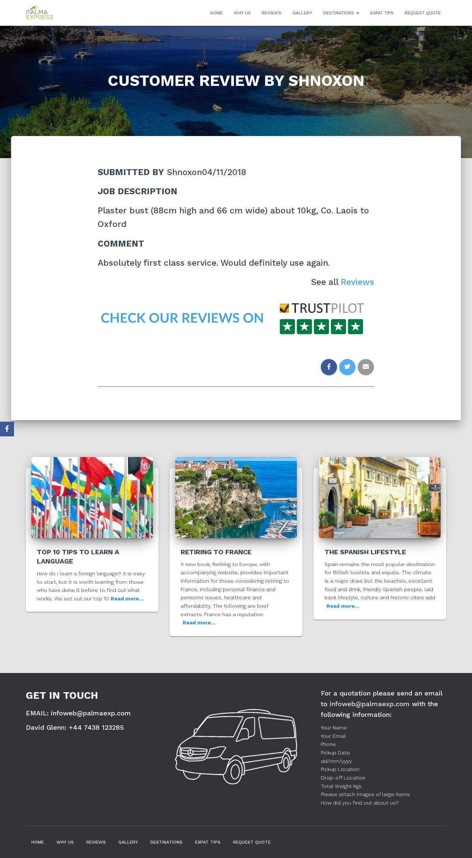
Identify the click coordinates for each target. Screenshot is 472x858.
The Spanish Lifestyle (365, 552)
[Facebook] (7, 429)
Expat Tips (381, 12)
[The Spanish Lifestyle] (380, 497)
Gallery (302, 12)
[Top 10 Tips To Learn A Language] (92, 497)
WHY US (242, 12)
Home (216, 12)
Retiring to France (216, 552)
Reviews (271, 12)
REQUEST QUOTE (423, 12)
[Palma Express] (39, 13)
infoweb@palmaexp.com (370, 704)
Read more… (127, 598)
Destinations (339, 12)
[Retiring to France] (236, 497)
